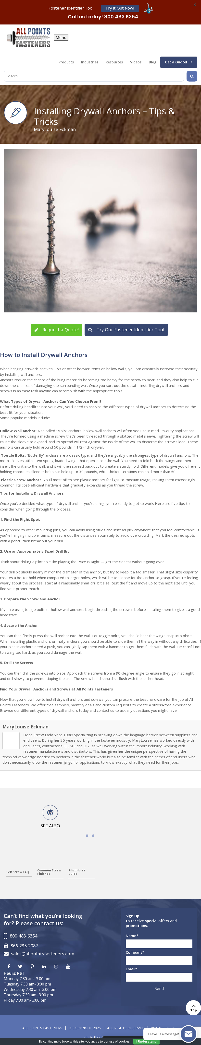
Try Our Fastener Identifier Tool (129, 329)
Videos (135, 62)
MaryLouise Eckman (25, 727)
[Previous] (87, 835)
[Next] (93, 835)
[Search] (192, 76)
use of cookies (119, 1041)
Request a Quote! (60, 329)
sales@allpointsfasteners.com (42, 954)
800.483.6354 (121, 16)
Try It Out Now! (120, 8)
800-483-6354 (23, 936)
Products (66, 62)
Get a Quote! (176, 62)
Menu (61, 37)
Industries (89, 62)
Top (193, 1010)
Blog (152, 62)
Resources (114, 62)
